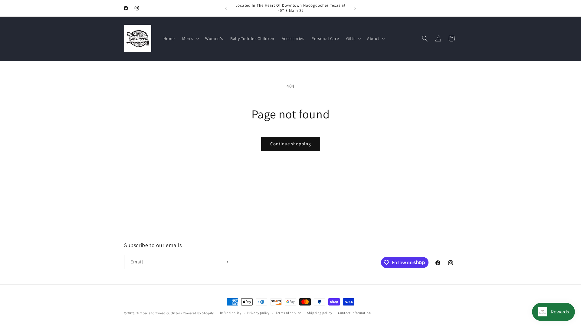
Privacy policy (258, 313)
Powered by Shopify (198, 313)
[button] (190, 38)
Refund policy (230, 313)
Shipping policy (319, 313)
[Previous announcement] (226, 8)
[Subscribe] (226, 262)
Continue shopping (290, 144)
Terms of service (288, 313)
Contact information (354, 313)
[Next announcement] (355, 8)
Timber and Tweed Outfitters (159, 313)
